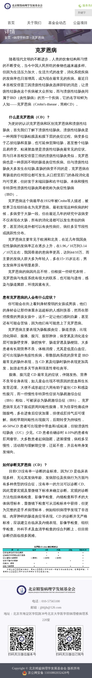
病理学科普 (21, 37)
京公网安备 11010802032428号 (48, 672)
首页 (11, 23)
